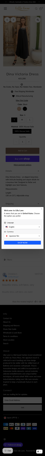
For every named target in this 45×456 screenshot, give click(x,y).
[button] (39, 452)
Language (10, 223)
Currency (10, 232)
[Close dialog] (41, 209)
